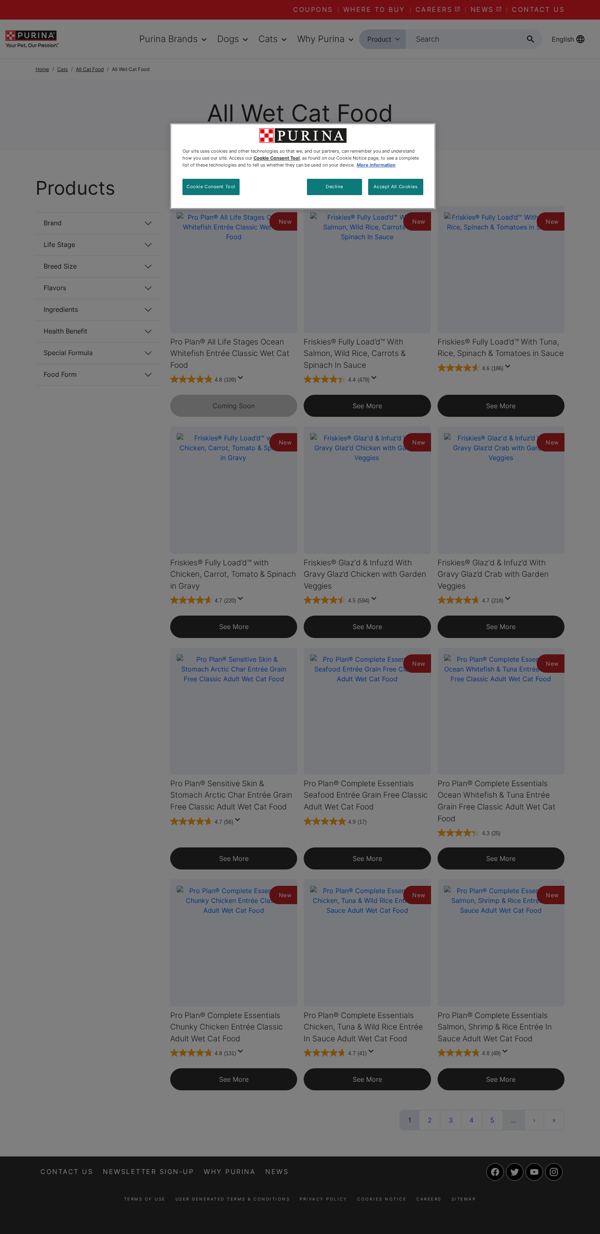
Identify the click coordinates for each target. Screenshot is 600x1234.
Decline (334, 186)
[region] (303, 166)
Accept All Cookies (395, 186)
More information (376, 165)
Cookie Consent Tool (211, 186)
